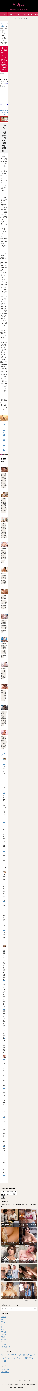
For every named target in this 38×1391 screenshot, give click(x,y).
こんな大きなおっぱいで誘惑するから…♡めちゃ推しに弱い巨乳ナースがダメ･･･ (4, 602)
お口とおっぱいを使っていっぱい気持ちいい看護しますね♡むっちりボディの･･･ (4, 530)
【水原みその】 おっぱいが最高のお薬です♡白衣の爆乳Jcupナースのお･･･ (3, 555)
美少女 (3, 1329)
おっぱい (21, 1357)
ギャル (3, 1327)
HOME (4, 14)
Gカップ (17, 1354)
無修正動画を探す (6, 1347)
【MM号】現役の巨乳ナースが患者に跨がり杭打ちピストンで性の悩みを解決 (4, 718)
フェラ (4, 427)
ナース (3, 1342)
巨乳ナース (4, 73)
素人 (2, 1324)
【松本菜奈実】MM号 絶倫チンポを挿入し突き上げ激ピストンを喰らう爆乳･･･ (4, 650)
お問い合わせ (5, 1372)
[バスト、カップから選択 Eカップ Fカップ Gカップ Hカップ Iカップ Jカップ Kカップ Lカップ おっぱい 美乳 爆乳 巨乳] (9, 1194)
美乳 (2, 26)
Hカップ (25, 1355)
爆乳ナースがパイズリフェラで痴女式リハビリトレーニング (3, 695)
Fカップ (10, 1355)
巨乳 (11, 14)
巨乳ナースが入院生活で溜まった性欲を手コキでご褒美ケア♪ (3, 578)
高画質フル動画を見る (4, 112)
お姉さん (3, 1317)
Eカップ (3, 1355)
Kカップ (9, 1358)
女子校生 (3, 1332)
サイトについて (5, 1369)
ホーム (9, 1380)
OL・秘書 (3, 1344)
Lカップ (14, 1358)
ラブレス (3, 23)
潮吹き (4, 434)
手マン (4, 442)
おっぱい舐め (34, 14)
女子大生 (3, 1334)
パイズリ (26, 14)
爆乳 (19, 14)
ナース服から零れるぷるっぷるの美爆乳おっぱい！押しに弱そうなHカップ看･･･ (4, 480)
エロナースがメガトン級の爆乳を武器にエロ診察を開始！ (3, 673)
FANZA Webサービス (22, 1387)
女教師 (3, 1337)
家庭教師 (3, 1339)
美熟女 (3, 1322)
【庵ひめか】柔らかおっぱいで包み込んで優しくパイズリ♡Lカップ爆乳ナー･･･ (4, 505)
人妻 (2, 1319)
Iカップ (32, 1355)
